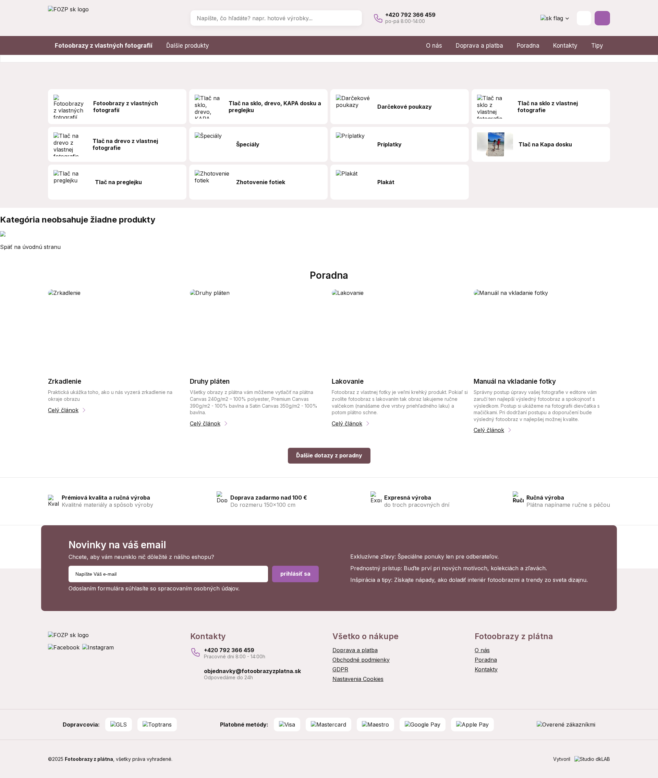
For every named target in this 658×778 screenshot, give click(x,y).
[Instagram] (98, 647)
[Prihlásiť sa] (584, 18)
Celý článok (63, 410)
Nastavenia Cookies (357, 678)
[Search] (352, 18)
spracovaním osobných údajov (198, 588)
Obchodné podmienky (361, 659)
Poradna (528, 45)
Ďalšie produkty (187, 45)
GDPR (340, 669)
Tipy (597, 45)
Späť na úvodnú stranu (30, 246)
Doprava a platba (479, 45)
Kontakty (565, 45)
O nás (434, 45)
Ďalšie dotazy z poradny (329, 455)
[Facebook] (64, 647)
